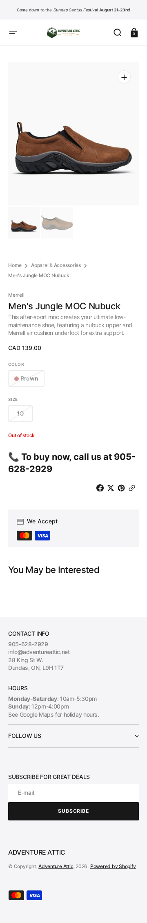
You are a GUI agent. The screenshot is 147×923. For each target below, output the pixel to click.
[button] (13, 33)
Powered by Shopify (113, 866)
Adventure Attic (55, 866)
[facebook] (101, 488)
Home (15, 265)
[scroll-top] (129, 906)
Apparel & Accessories (56, 265)
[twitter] (112, 488)
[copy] (133, 488)
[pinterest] (123, 488)
